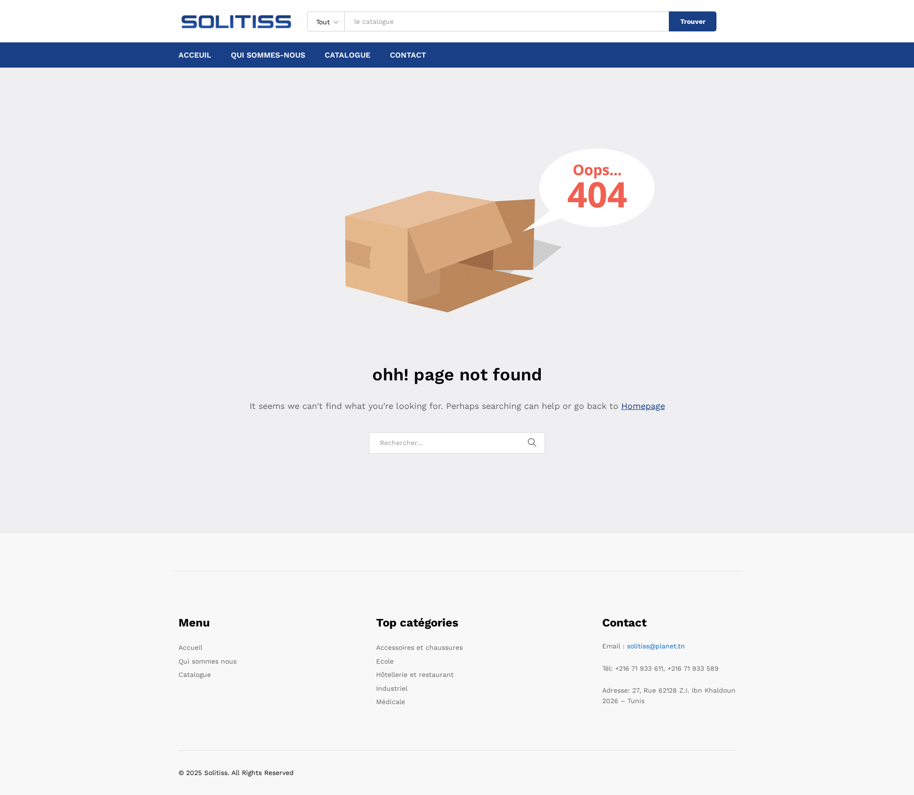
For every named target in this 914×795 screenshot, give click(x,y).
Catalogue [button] (347, 55)
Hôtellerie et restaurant (415, 674)
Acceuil (195, 55)
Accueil (190, 647)
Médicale (390, 702)
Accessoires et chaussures (419, 647)
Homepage (643, 406)
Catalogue (195, 674)
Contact (408, 55)
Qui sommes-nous (268, 55)
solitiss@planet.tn (656, 646)
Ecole (385, 661)
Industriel (391, 688)
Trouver (692, 21)
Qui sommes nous (208, 661)
